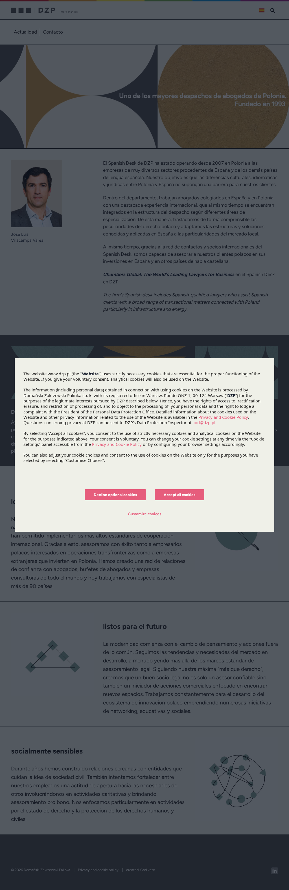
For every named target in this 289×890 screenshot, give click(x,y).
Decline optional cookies (115, 494)
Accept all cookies (179, 494)
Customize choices (144, 514)
